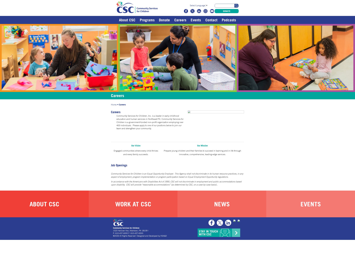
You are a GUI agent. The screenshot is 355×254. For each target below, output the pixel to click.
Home (114, 104)
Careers (180, 20)
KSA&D (164, 236)
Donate (226, 11)
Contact (211, 20)
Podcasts (229, 20)
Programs (147, 20)
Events (196, 20)
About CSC (127, 20)
